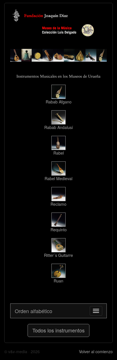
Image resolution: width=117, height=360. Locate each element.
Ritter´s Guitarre (58, 255)
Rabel (58, 153)
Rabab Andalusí (58, 127)
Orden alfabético (33, 311)
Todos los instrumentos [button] (58, 330)
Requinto (59, 229)
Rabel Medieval (58, 178)
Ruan (58, 281)
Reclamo (58, 204)
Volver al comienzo (96, 351)
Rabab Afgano (59, 102)
